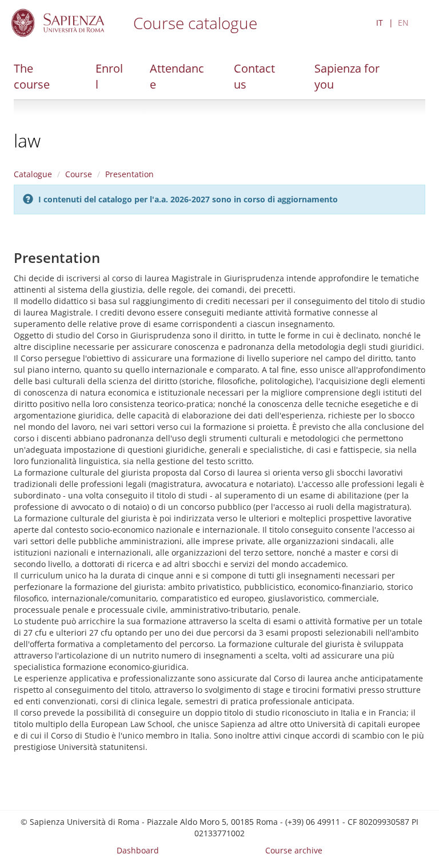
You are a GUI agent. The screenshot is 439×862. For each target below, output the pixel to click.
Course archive (293, 850)
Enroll (109, 76)
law (27, 140)
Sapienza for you (347, 76)
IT (379, 22)
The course (32, 76)
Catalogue (33, 174)
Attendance (177, 76)
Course (78, 174)
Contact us (254, 76)
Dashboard (138, 850)
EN (403, 22)
